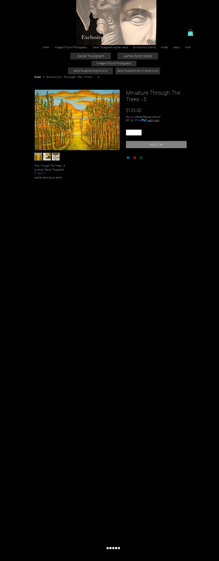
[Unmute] (86, 40)
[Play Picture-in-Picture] (146, 40)
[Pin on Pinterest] (135, 158)
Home (37, 77)
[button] (190, 32)
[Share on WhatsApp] (141, 158)
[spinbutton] (134, 133)
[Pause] (80, 40)
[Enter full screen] (152, 40)
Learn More (153, 120)
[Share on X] (148, 158)
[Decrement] (128, 133)
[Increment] (139, 133)
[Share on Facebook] (128, 158)
